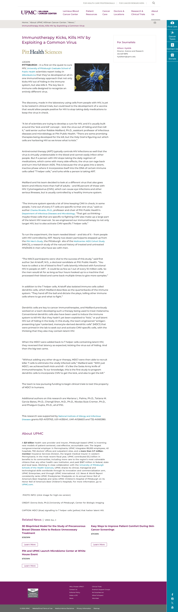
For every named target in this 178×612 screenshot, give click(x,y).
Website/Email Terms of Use (42, 608)
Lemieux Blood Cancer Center (71, 13)
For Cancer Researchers (131, 3)
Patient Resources (91, 13)
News (71, 598)
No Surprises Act (98, 592)
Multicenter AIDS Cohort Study (89, 241)
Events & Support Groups (101, 589)
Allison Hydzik (124, 48)
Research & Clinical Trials (138, 13)
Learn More (30, 544)
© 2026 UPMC (25, 608)
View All (49, 520)
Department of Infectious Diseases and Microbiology (48, 213)
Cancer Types (172, 37)
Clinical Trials (97, 586)
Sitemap (97, 608)
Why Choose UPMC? (76, 586)
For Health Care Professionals (99, 3)
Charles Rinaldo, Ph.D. (41, 210)
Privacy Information (84, 608)
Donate (172, 58)
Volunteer (95, 598)
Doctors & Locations (119, 13)
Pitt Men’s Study (34, 241)
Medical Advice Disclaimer (64, 608)
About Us (154, 13)
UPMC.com (27, 484)
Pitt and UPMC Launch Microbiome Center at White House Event (54, 552)
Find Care (172, 26)
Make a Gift (73, 595)
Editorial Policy (74, 592)
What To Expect (97, 595)
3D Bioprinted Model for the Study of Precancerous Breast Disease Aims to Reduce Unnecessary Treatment (53, 529)
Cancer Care (106, 13)
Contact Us (172, 49)
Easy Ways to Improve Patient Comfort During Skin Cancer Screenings (122, 528)
